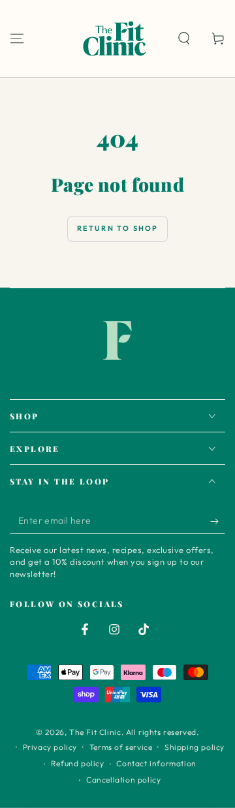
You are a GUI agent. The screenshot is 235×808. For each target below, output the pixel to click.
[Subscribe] (217, 521)
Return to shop (118, 228)
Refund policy (77, 763)
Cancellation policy (123, 780)
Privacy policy (50, 747)
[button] (184, 38)
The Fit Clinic (95, 732)
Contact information (156, 763)
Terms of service (121, 747)
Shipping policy (194, 747)
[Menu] (17, 38)
